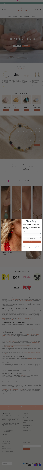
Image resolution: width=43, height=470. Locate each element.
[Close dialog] (41, 220)
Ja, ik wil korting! (32, 242)
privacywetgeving (35, 247)
